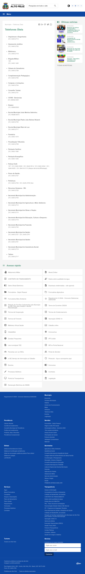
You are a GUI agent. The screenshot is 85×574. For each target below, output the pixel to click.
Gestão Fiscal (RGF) (50, 525)
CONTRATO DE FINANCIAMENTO (54, 497)
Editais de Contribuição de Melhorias (14, 451)
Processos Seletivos (10, 508)
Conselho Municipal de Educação (54, 462)
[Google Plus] (42, 24)
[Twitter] (48, 24)
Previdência (8, 420)
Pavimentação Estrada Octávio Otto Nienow (57, 506)
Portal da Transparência (51, 528)
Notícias (47, 539)
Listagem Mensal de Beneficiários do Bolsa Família (59, 455)
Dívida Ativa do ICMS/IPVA (52, 501)
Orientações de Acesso (51, 435)
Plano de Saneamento (10, 499)
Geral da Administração (51, 476)
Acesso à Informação (50, 490)
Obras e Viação (49, 478)
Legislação (48, 416)
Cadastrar (49, 554)
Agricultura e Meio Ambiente (53, 449)
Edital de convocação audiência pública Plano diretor (19, 453)
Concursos (7, 506)
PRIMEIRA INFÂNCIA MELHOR (53, 483)
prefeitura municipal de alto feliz (19, 561)
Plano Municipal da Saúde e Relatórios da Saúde (58, 510)
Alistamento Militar (50, 474)
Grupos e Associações (10, 497)
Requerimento (8, 503)
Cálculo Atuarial (8, 423)
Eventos (47, 414)
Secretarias (48, 445)
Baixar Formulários (9, 492)
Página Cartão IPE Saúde (52, 426)
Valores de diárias (50, 521)
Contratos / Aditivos (50, 532)
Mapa (46, 407)
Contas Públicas (49, 530)
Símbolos (47, 409)
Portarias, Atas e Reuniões (11, 432)
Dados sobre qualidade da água (54, 499)
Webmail (47, 441)
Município (48, 395)
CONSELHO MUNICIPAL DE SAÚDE (55, 494)
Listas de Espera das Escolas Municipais (56, 467)
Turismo (7, 538)
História (47, 403)
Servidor (47, 420)
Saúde (46, 480)
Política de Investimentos (11, 430)
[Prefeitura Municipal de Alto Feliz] (13, 5)
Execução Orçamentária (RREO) (54, 523)
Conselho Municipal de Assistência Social (56, 453)
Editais (6, 445)
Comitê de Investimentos (11, 426)
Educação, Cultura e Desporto (53, 460)
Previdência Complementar (12, 435)
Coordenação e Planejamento (53, 458)
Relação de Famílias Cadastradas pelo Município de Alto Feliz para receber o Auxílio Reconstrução (62, 515)
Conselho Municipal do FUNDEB (54, 464)
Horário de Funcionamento (52, 405)
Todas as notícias (64, 65)
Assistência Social (50, 451)
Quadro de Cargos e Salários (53, 534)
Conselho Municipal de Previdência (14, 428)
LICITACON (7, 458)
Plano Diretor (8, 501)
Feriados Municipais (50, 400)
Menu (9, 14)
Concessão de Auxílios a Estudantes (55, 492)
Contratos (7, 510)
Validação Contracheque (52, 439)
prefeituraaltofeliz (15, 563)
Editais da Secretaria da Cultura (13, 449)
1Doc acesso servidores (51, 430)
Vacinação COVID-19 (50, 519)
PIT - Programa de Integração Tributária (56, 508)
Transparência (50, 487)
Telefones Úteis (49, 412)
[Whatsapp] (51, 24)
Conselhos (7, 494)
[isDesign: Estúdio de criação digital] (78, 563)
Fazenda (47, 469)
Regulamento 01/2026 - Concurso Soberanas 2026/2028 (20, 397)
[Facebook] (39, 24)
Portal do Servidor (50, 437)
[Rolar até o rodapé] (75, 6)
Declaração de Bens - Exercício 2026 (55, 428)
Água (5, 490)
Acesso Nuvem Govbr (51, 432)
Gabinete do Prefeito (50, 471)
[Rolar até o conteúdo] (72, 6)
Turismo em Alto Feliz (10, 542)
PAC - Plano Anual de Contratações (55, 503)
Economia (47, 398)
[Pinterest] (45, 24)
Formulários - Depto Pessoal (53, 423)
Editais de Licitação (9, 455)
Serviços (7, 487)
